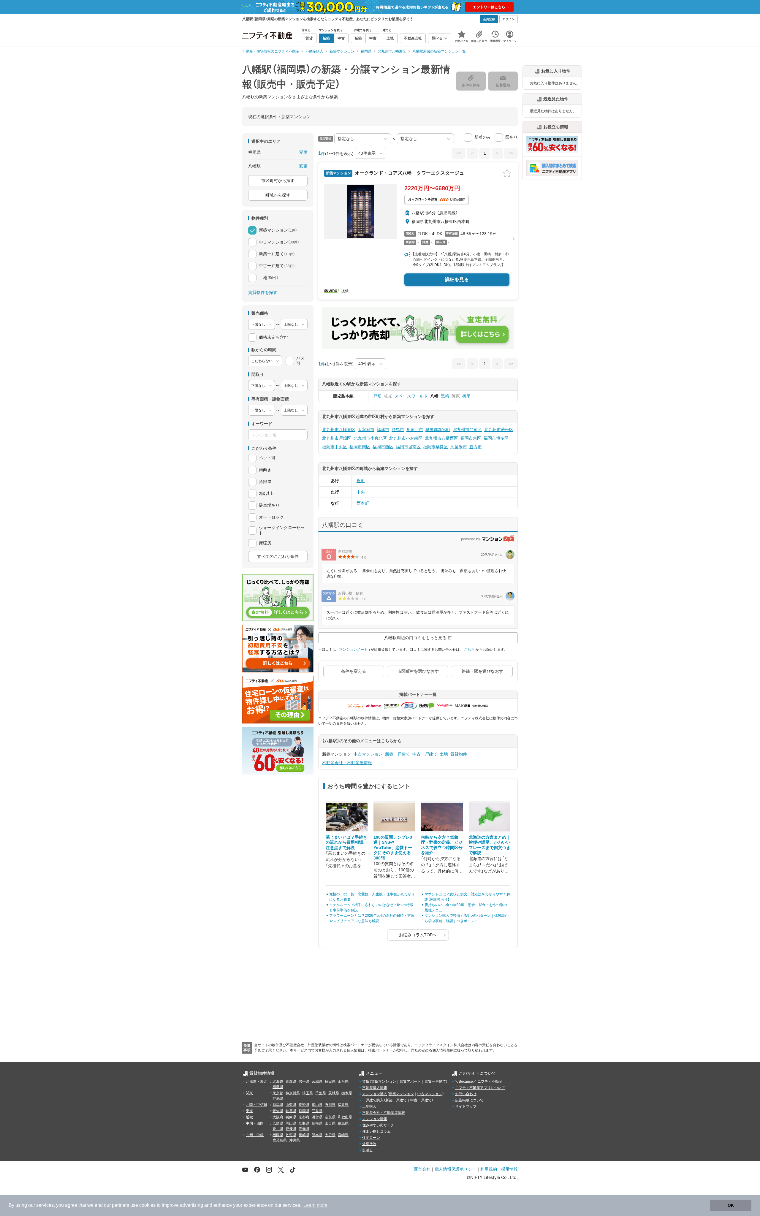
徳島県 (343, 1123)
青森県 (291, 1081)
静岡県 (304, 1111)
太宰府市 (366, 429)
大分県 (330, 1135)
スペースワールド (411, 396)
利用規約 (488, 1168)
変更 (303, 152)
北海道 (278, 1081)
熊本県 (317, 1135)
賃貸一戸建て (435, 1081)
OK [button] (731, 1205)
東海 (249, 1111)
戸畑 (377, 396)
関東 (249, 1093)
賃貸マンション (383, 1081)
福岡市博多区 (496, 438)
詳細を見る (457, 279)
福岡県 (278, 1135)
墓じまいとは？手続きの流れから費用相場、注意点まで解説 (346, 842)
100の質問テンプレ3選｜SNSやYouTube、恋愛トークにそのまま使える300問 (392, 847)
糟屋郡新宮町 (437, 429)
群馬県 (278, 1098)
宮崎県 (343, 1135)
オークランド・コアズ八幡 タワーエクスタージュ (409, 172)
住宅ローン (371, 1138)
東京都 (278, 1093)
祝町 (361, 480)
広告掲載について (469, 1100)
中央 (361, 492)
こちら (469, 649)
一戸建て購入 (373, 1100)
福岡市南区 (359, 446)
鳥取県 (304, 1123)
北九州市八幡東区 (338, 429)
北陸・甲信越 (256, 1105)
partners (120, 1205)
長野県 (304, 1105)
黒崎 (445, 396)
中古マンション (368, 754)
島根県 (317, 1123)
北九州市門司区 (467, 429)
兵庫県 (291, 1117)
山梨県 (291, 1105)
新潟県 (278, 1105)
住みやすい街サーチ (378, 1125)
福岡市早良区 (435, 446)
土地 (444, 754)
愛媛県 (291, 1129)
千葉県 (320, 1093)
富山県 (317, 1105)
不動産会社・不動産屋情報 (347, 762)
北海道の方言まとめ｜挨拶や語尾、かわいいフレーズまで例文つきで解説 (489, 845)
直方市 (475, 446)
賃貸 (365, 1081)
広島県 (278, 1123)
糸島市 (398, 429)
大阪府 (278, 1117)
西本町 (363, 503)
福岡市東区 (470, 438)
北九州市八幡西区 (441, 438)
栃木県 (346, 1093)
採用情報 (509, 1168)
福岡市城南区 (408, 446)
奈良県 (330, 1117)
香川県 (278, 1129)
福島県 (278, 1087)
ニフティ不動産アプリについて (480, 1088)
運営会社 (422, 1168)
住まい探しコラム (376, 1131)
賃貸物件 (458, 754)
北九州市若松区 (498, 429)
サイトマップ (465, 1106)
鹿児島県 (280, 1140)
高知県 (304, 1129)
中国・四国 (255, 1123)
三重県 (317, 1111)
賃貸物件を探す (262, 292)
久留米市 (458, 446)
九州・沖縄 (255, 1135)
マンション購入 (374, 1094)
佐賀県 (291, 1135)
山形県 (343, 1081)
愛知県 (278, 1111)
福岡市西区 (383, 446)
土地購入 (369, 1106)
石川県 (330, 1105)
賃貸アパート (410, 1081)
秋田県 (330, 1081)
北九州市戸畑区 (336, 438)
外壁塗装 (369, 1144)
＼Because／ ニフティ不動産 (478, 1081)
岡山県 (291, 1123)
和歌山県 (345, 1117)
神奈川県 (293, 1093)
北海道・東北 (256, 1081)
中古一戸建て (424, 754)
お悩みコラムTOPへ (418, 934)
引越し (367, 1150)
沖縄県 (294, 1140)
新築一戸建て (397, 754)
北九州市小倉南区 (405, 438)
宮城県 (317, 1081)
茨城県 (333, 1093)
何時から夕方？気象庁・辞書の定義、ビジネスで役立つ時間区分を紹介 (442, 845)
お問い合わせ (465, 1094)
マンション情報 (374, 1119)
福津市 (383, 429)
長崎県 (304, 1135)
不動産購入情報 (374, 1088)
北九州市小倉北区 (370, 438)
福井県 (343, 1105)
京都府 (304, 1117)
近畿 (249, 1117)
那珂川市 (414, 429)
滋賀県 (317, 1117)
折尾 (466, 396)
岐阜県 (291, 1111)
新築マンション (401, 1094)
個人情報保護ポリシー (455, 1168)
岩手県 (304, 1081)
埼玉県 (307, 1093)
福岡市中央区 (334, 446)
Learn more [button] (315, 1205)
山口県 (330, 1123)
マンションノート (353, 649)
